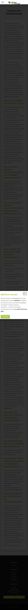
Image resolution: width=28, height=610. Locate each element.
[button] (25, 293)
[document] (14, 305)
